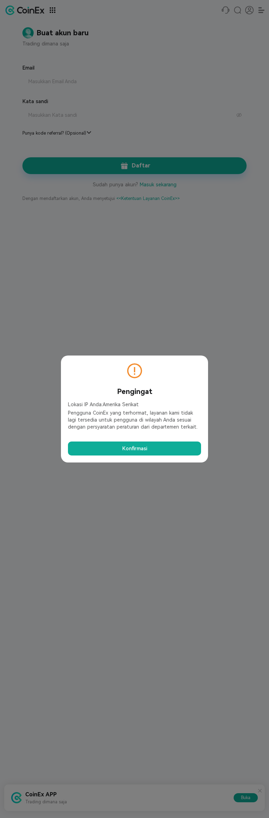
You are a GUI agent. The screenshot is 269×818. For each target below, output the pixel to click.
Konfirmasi (134, 448)
